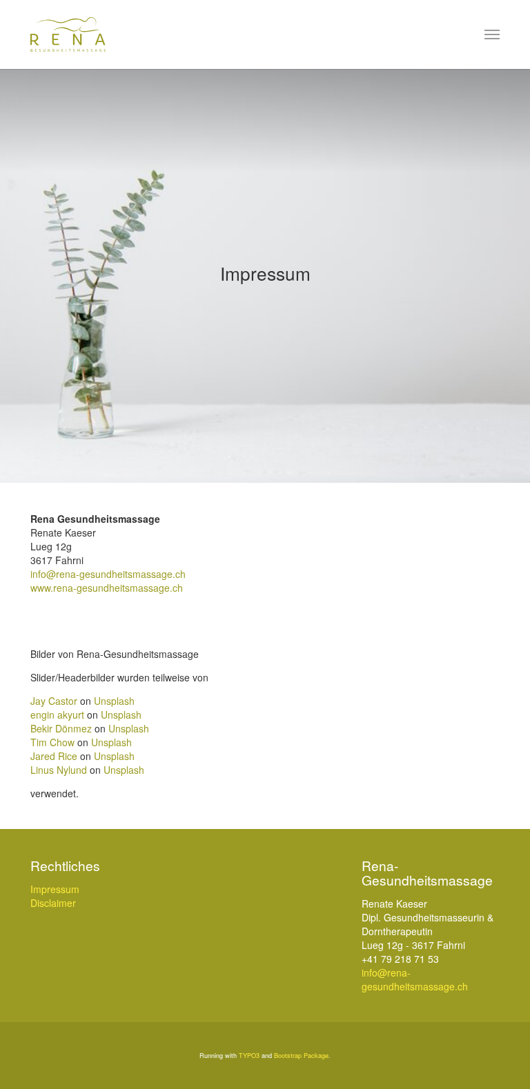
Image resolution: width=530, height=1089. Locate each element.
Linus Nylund (58, 770)
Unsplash (114, 701)
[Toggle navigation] (492, 34)
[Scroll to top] (501, 1060)
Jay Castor (53, 701)
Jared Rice (53, 756)
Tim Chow (52, 742)
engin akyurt (57, 714)
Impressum (54, 889)
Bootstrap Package (301, 1055)
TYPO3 (249, 1055)
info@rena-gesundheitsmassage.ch (108, 574)
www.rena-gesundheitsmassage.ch (106, 588)
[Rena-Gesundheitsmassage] (68, 34)
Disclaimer (53, 903)
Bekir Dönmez (61, 728)
